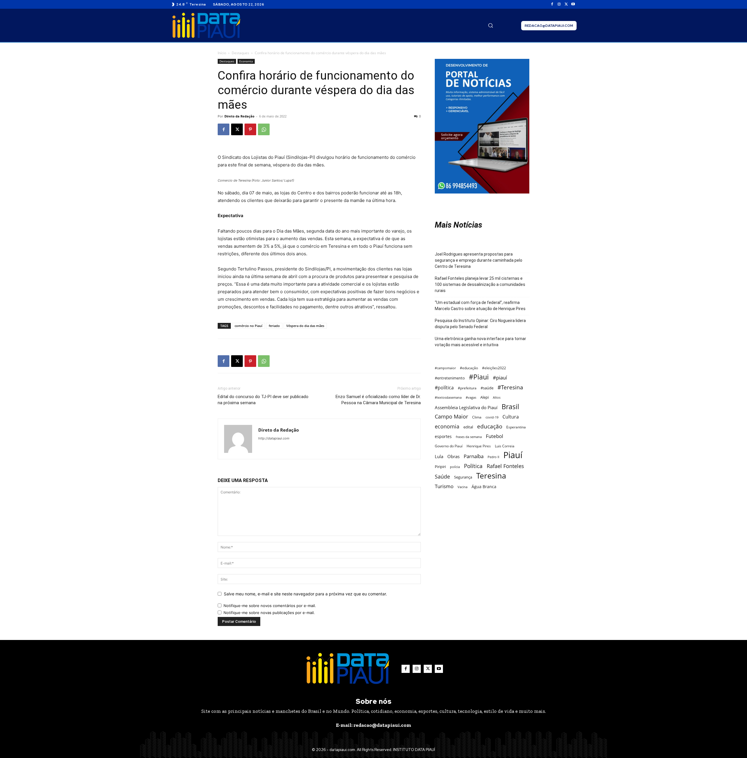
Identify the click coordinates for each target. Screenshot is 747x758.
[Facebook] (552, 4)
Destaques (240, 52)
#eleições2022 (494, 367)
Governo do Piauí (448, 446)
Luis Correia (504, 446)
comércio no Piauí (248, 325)
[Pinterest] (250, 129)
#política (444, 388)
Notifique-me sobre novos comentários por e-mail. (270, 605)
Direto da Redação (239, 116)
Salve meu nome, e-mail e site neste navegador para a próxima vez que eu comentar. (305, 593)
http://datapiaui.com (273, 438)
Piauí (512, 455)
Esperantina (516, 427)
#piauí (500, 377)
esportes (443, 436)
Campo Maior (451, 417)
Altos (496, 397)
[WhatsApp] (264, 129)
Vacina (462, 487)
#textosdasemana (448, 397)
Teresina (491, 476)
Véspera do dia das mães (305, 325)
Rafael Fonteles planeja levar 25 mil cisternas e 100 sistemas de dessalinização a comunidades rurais (480, 284)
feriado (274, 325)
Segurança (463, 477)
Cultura (510, 417)
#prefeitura (467, 388)
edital (468, 427)
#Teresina (510, 387)
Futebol (494, 436)
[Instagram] (559, 4)
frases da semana (469, 437)
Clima (476, 417)
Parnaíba (474, 456)
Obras (453, 456)
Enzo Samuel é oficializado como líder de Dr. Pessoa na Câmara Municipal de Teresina (378, 399)
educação (489, 426)
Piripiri (440, 466)
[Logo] (206, 26)
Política (473, 466)
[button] (490, 25)
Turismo (444, 486)
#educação (469, 367)
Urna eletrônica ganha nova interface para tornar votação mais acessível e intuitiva (480, 341)
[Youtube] (573, 4)
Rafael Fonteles (505, 466)
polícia (455, 467)
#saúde (487, 388)
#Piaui (479, 377)
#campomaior (445, 368)
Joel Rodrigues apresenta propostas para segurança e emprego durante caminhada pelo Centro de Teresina (478, 260)
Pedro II (493, 457)
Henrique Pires (479, 446)
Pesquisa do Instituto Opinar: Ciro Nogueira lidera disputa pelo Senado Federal (480, 323)
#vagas (471, 397)
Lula (439, 456)
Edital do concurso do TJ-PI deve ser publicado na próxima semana (263, 399)
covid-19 (492, 417)
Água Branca (484, 486)
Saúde (442, 476)
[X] (566, 4)
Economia (246, 61)
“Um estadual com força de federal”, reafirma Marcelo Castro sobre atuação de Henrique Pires (480, 305)
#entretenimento (450, 378)
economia (447, 426)
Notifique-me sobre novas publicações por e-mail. (269, 612)
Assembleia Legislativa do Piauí (466, 407)
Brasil (510, 407)
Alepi (484, 397)
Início (222, 52)
